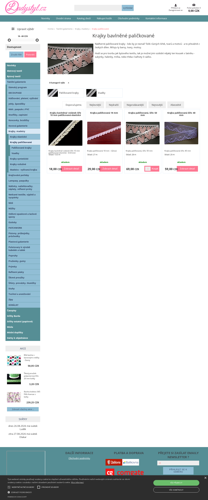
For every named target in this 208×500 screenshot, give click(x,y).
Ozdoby (13, 222)
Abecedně (176, 104)
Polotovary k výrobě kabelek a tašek (19, 249)
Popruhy (13, 255)
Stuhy (12, 288)
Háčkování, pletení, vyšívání (23, 98)
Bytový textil (13, 76)
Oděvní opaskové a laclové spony (23, 215)
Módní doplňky (15, 332)
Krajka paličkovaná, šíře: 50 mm (142, 114)
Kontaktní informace (156, 18)
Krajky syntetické (19, 158)
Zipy (11, 299)
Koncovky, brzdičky (19, 120)
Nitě (11, 202)
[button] (70, 492)
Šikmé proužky (16, 277)
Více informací (77, 482)
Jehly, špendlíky (17, 103)
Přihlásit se (175, 8)
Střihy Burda (13, 316)
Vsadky (101, 92)
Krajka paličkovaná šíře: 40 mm (181, 114)
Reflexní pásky (16, 272)
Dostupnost (14, 47)
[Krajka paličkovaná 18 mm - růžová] (104, 133)
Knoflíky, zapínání (18, 114)
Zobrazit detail (71, 168)
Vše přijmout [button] (176, 483)
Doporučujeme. (74, 104)
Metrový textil (14, 70)
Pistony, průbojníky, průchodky (19, 235)
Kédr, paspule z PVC (19, 109)
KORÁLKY (13, 305)
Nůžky (12, 208)
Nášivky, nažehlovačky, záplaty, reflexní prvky (21, 188)
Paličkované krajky (69, 92)
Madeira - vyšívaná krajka (23, 169)
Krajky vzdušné (18, 164)
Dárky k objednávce (17, 337)
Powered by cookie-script (17, 497)
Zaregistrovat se (176, 10)
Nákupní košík (104, 18)
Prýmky (13, 266)
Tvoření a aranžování (19, 294)
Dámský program (18, 87)
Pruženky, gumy (17, 261)
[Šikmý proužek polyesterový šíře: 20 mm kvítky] (14, 379)
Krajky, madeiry (17, 131)
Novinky (45, 18)
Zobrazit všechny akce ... (23, 409)
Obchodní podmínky (128, 18)
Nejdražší (114, 104)
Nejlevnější (95, 104)
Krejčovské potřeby (19, 175)
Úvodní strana (63, 18)
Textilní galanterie (16, 81)
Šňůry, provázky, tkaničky (22, 283)
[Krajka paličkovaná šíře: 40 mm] (181, 133)
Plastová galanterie (19, 241)
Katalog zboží (84, 18)
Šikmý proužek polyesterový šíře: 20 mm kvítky (31, 376)
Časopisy (11, 310)
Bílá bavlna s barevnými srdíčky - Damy (31, 358)
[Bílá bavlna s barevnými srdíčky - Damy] (14, 361)
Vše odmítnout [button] (176, 490)
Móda (10, 327)
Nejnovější (157, 104)
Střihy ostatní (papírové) (20, 321)
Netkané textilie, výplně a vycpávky (22, 196)
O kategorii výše (57, 82)
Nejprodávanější (135, 104)
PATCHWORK (15, 227)
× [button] (205, 478)
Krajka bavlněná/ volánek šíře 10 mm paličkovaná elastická (65, 114)
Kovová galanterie (18, 125)
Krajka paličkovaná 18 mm (104, 112)
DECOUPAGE (15, 92)
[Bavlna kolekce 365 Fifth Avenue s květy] (14, 397)
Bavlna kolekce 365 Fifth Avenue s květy (32, 394)
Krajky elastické (18, 136)
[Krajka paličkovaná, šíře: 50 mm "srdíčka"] (143, 133)
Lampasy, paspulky (19, 180)
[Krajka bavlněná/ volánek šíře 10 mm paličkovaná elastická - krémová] (65, 133)
